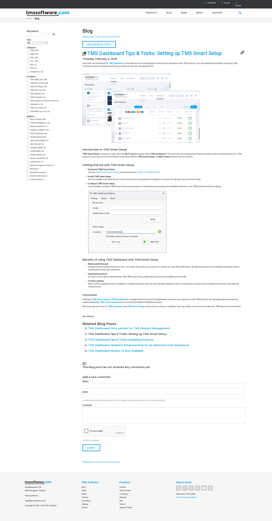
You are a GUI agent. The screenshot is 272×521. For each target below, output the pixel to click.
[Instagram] (210, 488)
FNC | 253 (34, 57)
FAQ (121, 501)
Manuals (123, 497)
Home (29, 18)
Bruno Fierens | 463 (38, 119)
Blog (169, 12)
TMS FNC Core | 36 (38, 90)
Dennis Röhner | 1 (37, 179)
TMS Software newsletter (186, 497)
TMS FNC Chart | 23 (38, 108)
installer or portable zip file (148, 172)
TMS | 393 (34, 50)
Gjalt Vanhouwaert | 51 (39, 140)
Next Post (101, 37)
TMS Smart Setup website (107, 172)
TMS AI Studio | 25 (37, 97)
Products (151, 12)
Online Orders (125, 490)
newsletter (212, 3)
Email (85, 392)
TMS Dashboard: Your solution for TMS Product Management (129, 328)
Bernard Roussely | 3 (38, 172)
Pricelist (123, 487)
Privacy (84, 507)
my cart (227, 3)
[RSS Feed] (178, 488)
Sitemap (85, 504)
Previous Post (114, 37)
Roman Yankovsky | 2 (39, 176)
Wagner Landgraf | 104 (39, 130)
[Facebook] (191, 488)
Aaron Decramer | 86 (38, 133)
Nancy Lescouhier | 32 (39, 158)
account (238, 6)
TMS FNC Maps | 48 (38, 86)
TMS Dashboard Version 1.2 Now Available (115, 350)
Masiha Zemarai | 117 (39, 126)
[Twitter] (185, 488)
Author (85, 381)
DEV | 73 (33, 68)
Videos (122, 504)
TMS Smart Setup (100, 299)
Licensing (124, 494)
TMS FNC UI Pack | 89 (39, 83)
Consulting (86, 501)
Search (240, 12)
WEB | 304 (34, 54)
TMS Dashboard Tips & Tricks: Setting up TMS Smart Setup (154, 53)
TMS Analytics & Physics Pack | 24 (44, 101)
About (199, 12)
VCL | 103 (34, 61)
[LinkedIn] (197, 488)
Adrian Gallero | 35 (37, 155)
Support (217, 12)
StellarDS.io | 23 (36, 72)
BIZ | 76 (33, 65)
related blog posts (99, 44)
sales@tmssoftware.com (35, 501)
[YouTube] (204, 488)
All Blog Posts (88, 37)
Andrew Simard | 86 (38, 137)
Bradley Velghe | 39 (38, 147)
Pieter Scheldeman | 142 (40, 123)
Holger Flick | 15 (36, 162)
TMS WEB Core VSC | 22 (40, 111)
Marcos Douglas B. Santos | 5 (42, 165)
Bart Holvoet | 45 (37, 144)
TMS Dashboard (116, 63)
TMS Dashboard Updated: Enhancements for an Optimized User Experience (138, 345)
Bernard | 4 (34, 169)
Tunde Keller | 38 (36, 151)
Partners (85, 497)
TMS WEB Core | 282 (38, 79)
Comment (87, 405)
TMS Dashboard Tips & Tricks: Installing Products (120, 339)
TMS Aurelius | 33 (37, 94)
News (184, 12)
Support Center (126, 507)
